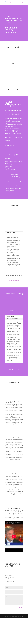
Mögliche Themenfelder (12, 318)
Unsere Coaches (10, 316)
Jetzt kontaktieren (14, 369)
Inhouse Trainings (11, 232)
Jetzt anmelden (14, 280)
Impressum (20, 616)
